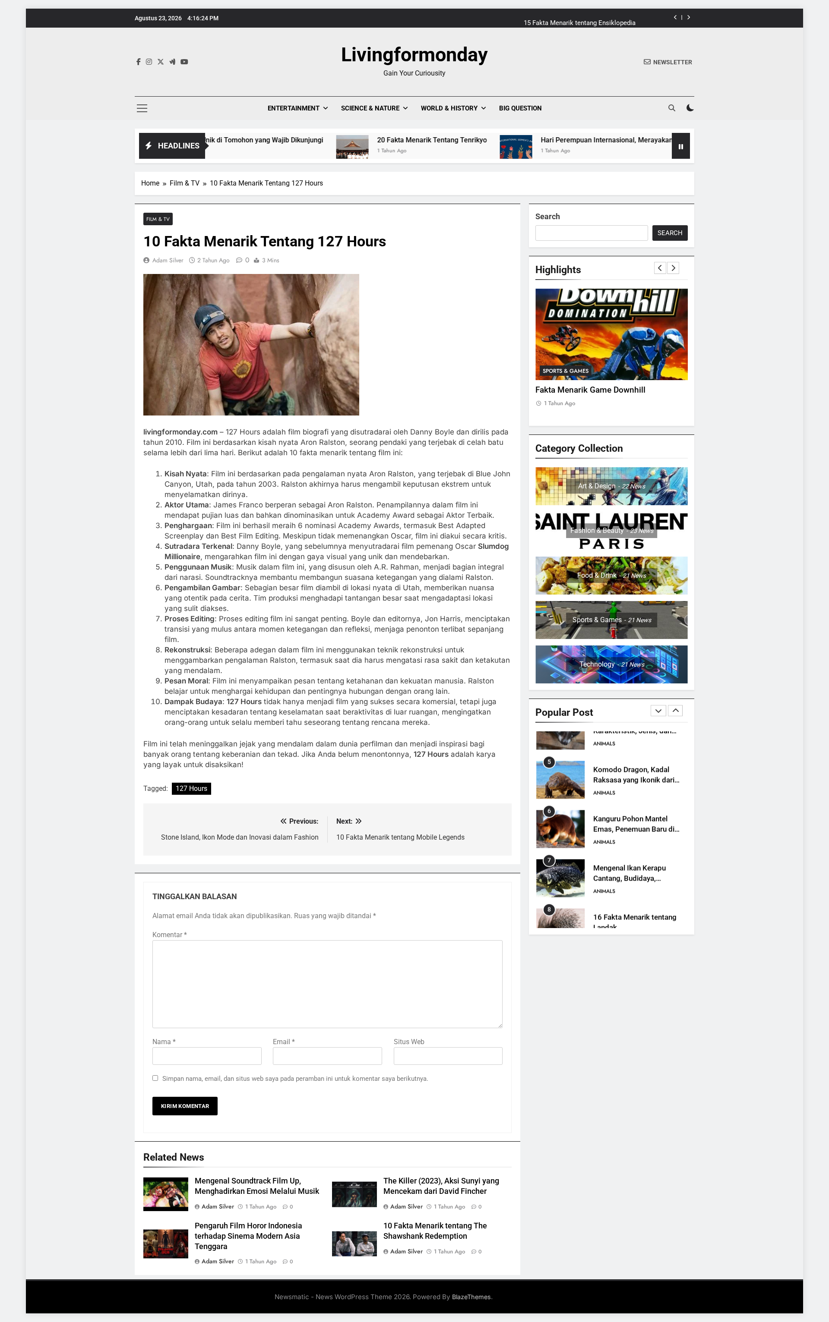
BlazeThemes (471, 1296)
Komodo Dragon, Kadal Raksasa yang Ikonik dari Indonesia (633, 756)
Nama (164, 1042)
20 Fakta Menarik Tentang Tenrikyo (364, 140)
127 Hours (191, 788)
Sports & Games (566, 371)
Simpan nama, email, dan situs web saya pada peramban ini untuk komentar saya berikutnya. (295, 1079)
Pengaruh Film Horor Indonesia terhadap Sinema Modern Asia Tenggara (248, 1236)
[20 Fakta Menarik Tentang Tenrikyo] (285, 151)
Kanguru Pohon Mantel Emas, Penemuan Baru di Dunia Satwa (633, 806)
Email (284, 1042)
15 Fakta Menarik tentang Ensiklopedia (580, 18)
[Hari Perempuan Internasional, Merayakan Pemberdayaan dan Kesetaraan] (448, 151)
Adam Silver (168, 260)
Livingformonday (414, 54)
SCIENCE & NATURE (370, 108)
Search (547, 216)
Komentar (169, 935)
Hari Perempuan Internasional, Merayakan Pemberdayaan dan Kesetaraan (589, 140)
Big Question (520, 108)
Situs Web (409, 1042)
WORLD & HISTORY (449, 108)
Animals (604, 769)
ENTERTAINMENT (294, 108)
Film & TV (158, 219)
